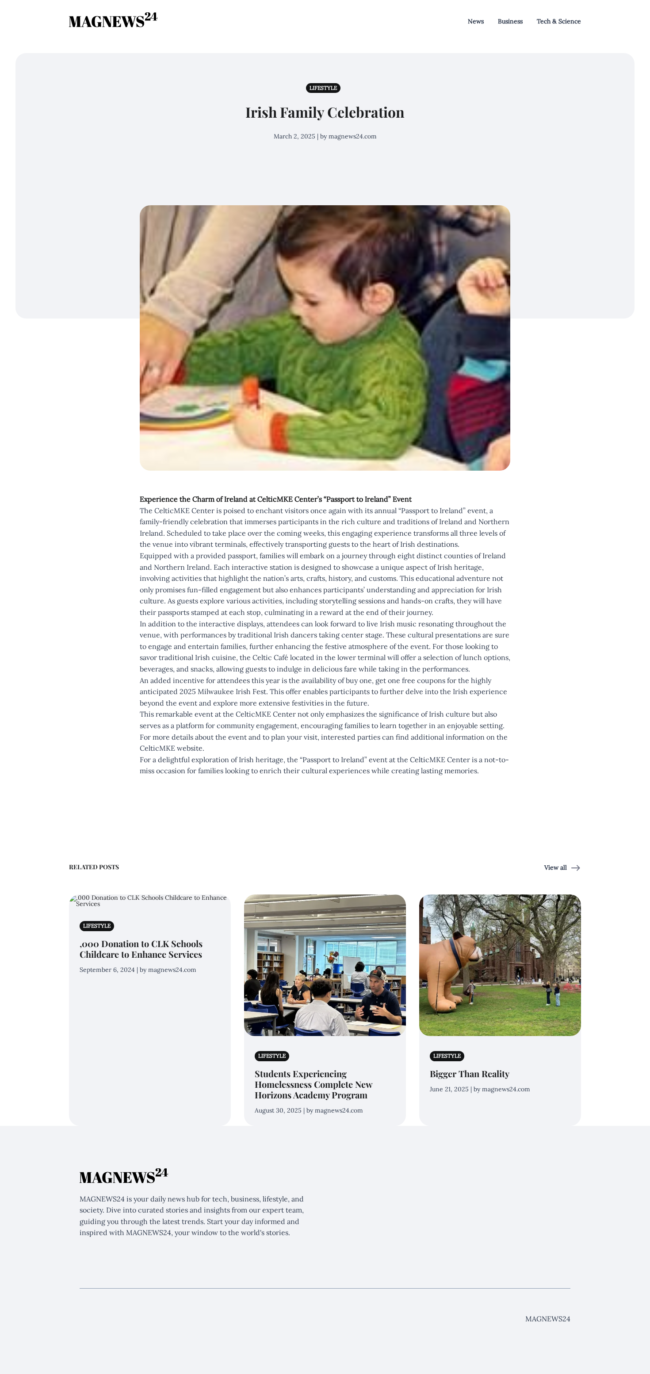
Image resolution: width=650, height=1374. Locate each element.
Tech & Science (559, 21)
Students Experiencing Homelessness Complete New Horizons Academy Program (313, 1084)
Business (510, 21)
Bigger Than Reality (469, 1073)
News (476, 21)
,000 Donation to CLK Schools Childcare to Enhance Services (141, 948)
